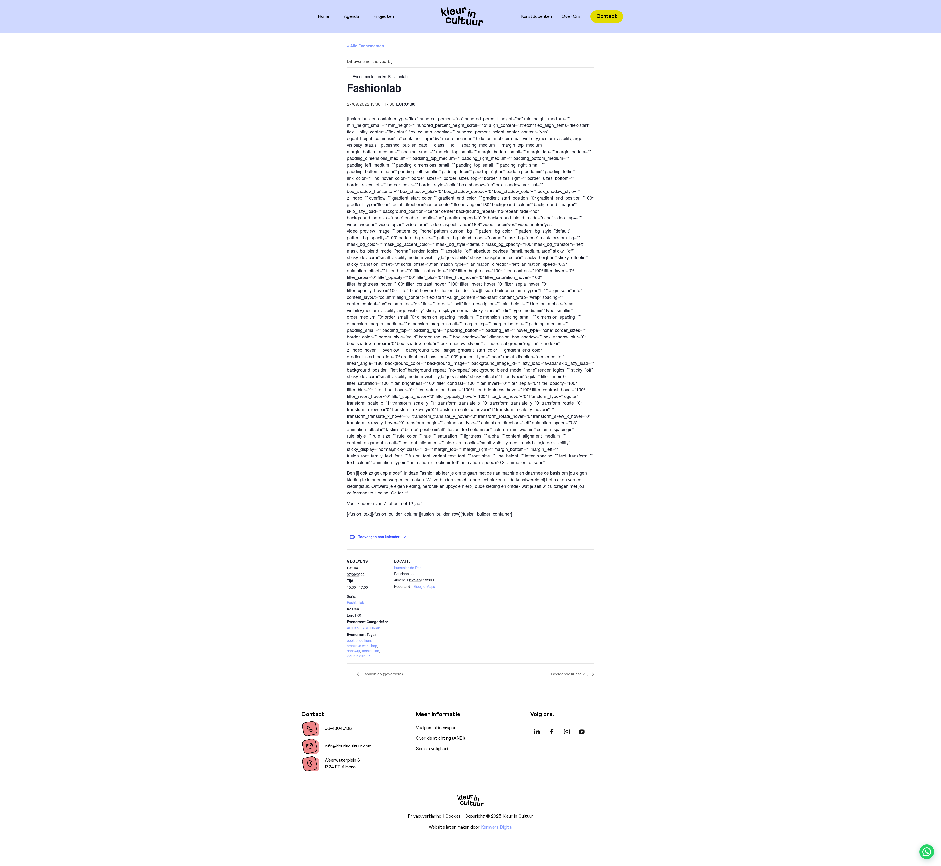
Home (323, 16)
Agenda (351, 16)
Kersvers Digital (496, 827)
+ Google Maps (423, 586)
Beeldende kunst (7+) (570, 674)
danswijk (353, 650)
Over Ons (571, 16)
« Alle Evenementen (365, 45)
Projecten (383, 16)
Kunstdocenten (536, 16)
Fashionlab (355, 602)
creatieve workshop (362, 645)
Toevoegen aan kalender (378, 536)
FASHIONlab (370, 627)
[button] (926, 851)
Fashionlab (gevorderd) (382, 674)
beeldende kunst (360, 640)
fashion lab (370, 650)
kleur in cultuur (358, 655)
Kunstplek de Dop (407, 567)
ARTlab (353, 627)
